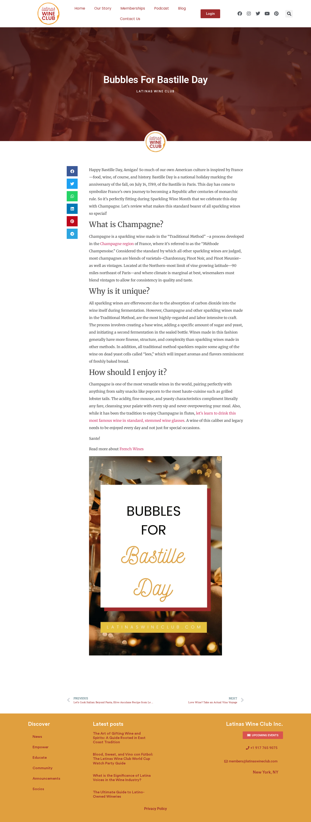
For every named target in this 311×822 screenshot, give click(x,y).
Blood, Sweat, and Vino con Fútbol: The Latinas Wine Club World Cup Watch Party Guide (123, 759)
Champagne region (116, 243)
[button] (289, 14)
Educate (40, 757)
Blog (182, 8)
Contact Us (130, 18)
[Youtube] (267, 13)
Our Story (102, 8)
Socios (38, 789)
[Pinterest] (276, 13)
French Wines (132, 449)
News (37, 737)
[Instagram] (248, 13)
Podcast (161, 8)
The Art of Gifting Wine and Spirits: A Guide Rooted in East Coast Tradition (119, 738)
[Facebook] (239, 13)
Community (43, 768)
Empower (40, 747)
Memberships (132, 8)
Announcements (46, 778)
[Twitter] (258, 13)
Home (79, 8)
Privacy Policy (155, 809)
